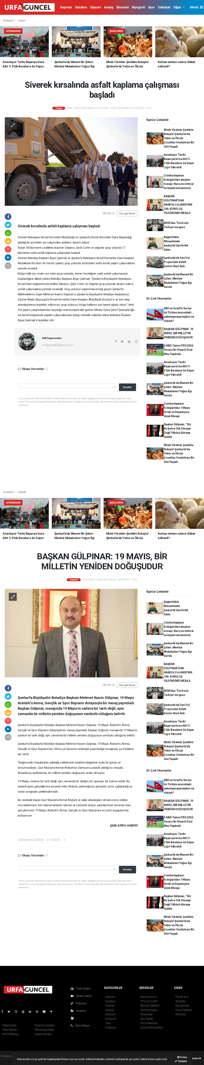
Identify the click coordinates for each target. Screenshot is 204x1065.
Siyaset (95, 7)
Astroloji (180, 1014)
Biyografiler (182, 1005)
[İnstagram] (18, 1011)
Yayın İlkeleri (9, 1029)
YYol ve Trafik (148, 1001)
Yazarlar (80, 1003)
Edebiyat (164, 7)
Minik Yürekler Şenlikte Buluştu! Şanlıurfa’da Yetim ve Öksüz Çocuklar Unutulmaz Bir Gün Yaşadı (179, 138)
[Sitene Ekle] (53, 1011)
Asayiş (108, 7)
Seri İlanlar (146, 1018)
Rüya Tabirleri (183, 1010)
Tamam (182, 1061)
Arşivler (81, 1010)
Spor (151, 7)
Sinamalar (146, 1014)
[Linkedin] (31, 1011)
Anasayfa (8, 20)
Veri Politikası (10, 1034)
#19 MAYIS (54, 839)
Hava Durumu (148, 996)
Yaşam (22, 20)
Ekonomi (122, 7)
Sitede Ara (181, 996)
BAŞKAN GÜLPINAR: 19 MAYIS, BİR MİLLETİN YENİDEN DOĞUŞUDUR (178, 333)
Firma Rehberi (149, 1023)
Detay (183, 1057)
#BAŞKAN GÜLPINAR (31, 839)
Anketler (180, 1001)
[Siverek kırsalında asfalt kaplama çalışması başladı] (71, 161)
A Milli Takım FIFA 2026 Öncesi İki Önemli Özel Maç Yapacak (178, 350)
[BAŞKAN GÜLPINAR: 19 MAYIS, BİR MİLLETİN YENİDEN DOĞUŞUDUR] (71, 632)
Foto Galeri (83, 988)
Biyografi (138, 7)
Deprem (66, 7)
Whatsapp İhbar (44, 1029)
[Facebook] (3, 1011)
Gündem (81, 7)
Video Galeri (84, 996)
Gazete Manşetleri (151, 1027)
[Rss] (38, 1011)
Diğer (178, 7)
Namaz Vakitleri (150, 1005)
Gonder (127, 387)
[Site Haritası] (46, 1011)
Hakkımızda (9, 1025)
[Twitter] (10, 1011)
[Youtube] (24, 1011)
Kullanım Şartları (45, 1025)
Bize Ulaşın (82, 1025)
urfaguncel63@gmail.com (58, 345)
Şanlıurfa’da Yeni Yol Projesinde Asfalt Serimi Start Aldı (177, 262)
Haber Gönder (43, 1034)
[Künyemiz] (73, 1018)
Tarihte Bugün (149, 1010)
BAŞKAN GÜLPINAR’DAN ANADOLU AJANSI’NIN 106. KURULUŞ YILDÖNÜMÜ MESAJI (178, 205)
